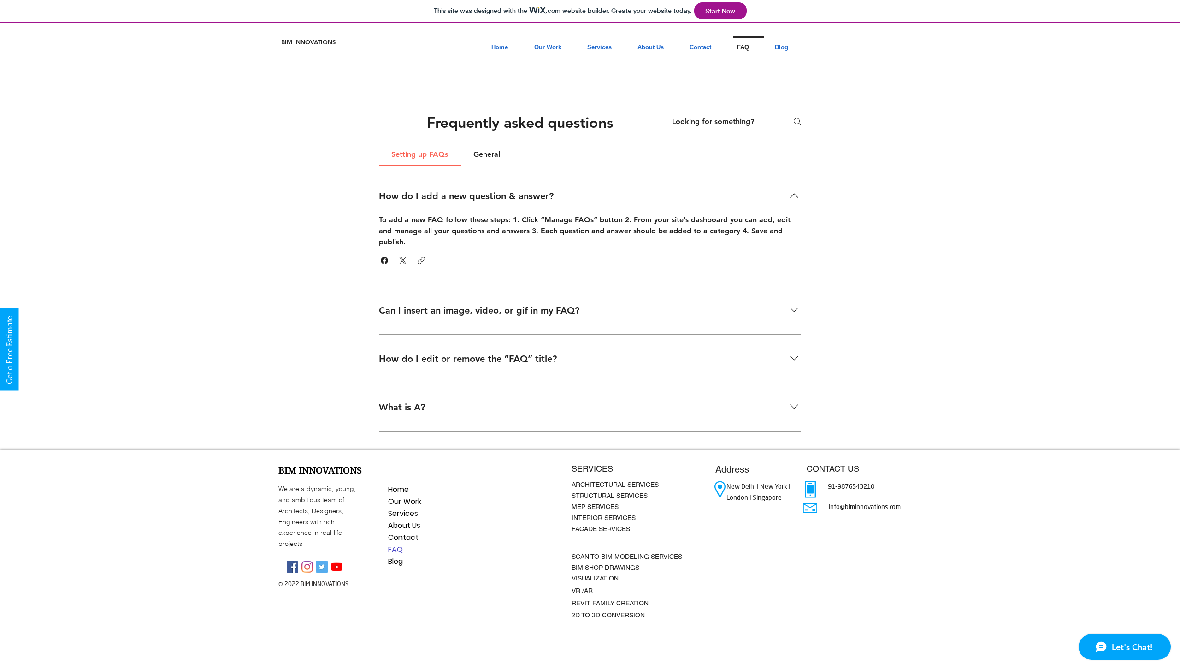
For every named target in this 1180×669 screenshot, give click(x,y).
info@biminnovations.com (865, 507)
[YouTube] (336, 567)
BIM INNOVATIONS (308, 42)
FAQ (395, 549)
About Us (404, 525)
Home (398, 489)
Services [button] (403, 513)
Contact (403, 537)
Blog (395, 561)
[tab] (420, 154)
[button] (553, 43)
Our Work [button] (404, 501)
